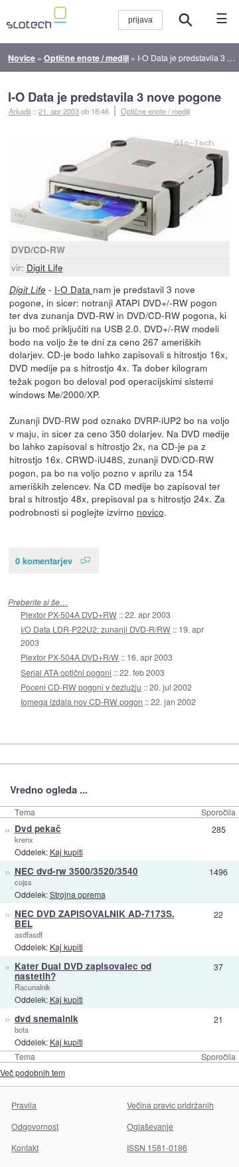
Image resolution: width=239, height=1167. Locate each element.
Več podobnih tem (32, 1072)
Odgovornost (34, 1126)
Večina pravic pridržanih (170, 1105)
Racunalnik (32, 987)
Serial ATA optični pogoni (66, 672)
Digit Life (45, 267)
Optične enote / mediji (155, 111)
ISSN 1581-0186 (157, 1147)
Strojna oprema (78, 894)
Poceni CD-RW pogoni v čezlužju (81, 686)
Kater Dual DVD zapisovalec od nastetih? (83, 971)
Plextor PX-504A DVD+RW (69, 614)
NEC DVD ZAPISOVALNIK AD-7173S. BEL (95, 918)
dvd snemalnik (46, 1018)
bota (22, 1029)
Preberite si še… (38, 601)
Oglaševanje (150, 1126)
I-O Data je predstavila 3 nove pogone (114, 97)
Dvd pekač (38, 828)
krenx (24, 839)
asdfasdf (28, 934)
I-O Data (73, 289)
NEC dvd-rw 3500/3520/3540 (76, 871)
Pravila (24, 1105)
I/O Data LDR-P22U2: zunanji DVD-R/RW (96, 629)
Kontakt (25, 1147)
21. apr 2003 (59, 111)
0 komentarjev (43, 560)
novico (150, 511)
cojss (23, 882)
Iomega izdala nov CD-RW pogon (82, 701)
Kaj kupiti (66, 851)
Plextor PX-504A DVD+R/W (70, 657)
